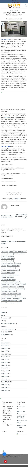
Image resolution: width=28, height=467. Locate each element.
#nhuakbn (22, 253)
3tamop (20, 300)
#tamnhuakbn (20, 286)
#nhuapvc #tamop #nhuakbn (8, 277)
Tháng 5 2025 (4, 345)
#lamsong (11, 251)
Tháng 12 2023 (5, 382)
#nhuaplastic (14, 199)
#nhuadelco (8, 199)
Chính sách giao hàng (21, 407)
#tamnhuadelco (5, 286)
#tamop (19, 293)
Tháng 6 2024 (4, 365)
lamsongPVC (4, 302)
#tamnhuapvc (21, 288)
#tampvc (3, 298)
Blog (2, 315)
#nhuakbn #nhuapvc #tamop (8, 256)
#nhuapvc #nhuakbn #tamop (13, 265)
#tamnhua (23, 284)
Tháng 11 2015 (5, 387)
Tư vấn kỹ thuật (14, 10)
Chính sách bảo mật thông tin (22, 421)
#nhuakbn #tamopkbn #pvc (7, 260)
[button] (2, 6)
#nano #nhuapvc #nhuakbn (20, 251)
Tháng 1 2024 (4, 379)
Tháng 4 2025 (4, 348)
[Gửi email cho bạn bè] (15, 193)
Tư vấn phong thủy (5, 334)
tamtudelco (16, 302)
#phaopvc (4, 284)
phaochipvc (10, 302)
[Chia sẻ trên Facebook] (10, 193)
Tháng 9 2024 (4, 357)
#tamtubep (9, 298)
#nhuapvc (4, 265)
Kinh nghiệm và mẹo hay (7, 323)
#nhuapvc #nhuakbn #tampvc (8, 272)
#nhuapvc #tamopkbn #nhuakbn (8, 279)
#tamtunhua (19, 199)
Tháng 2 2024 (4, 376)
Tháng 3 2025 (4, 351)
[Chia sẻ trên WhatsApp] (7, 193)
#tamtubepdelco (16, 298)
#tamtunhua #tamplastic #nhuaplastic (9, 300)
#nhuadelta (10, 253)
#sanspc (17, 284)
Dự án (2, 320)
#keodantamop (5, 251)
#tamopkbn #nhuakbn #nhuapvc (8, 295)
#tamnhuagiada (12, 286)
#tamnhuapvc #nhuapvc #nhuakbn (9, 293)
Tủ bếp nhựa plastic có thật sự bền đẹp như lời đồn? (21, 216)
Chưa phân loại (5, 318)
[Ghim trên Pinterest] (18, 193)
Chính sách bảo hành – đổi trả (21, 417)
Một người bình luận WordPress (9, 241)
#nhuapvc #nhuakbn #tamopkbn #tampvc (10, 270)
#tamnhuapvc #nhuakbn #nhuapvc (9, 291)
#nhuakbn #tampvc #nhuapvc (8, 263)
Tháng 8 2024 (4, 359)
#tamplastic (19, 295)
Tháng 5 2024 (4, 368)
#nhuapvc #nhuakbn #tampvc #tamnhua (10, 274)
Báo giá (3, 312)
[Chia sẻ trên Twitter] (12, 193)
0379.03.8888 (16, 2)
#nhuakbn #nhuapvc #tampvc (8, 258)
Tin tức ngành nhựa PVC (7, 329)
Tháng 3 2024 (4, 373)
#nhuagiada (16, 253)
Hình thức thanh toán (21, 412)
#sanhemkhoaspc (10, 284)
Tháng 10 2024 (5, 354)
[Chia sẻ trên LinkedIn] (20, 193)
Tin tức (3, 326)
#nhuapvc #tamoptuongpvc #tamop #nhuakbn (11, 281)
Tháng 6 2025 (4, 343)
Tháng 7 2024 (4, 362)
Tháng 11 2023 (5, 384)
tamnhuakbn (19, 18)
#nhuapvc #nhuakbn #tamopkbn (8, 267)
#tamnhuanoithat (5, 288)
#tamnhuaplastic (13, 288)
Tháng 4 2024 (4, 370)
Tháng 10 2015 (5, 390)
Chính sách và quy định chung (21, 426)
